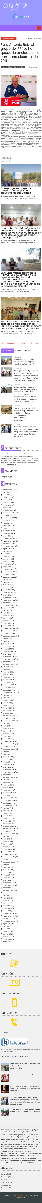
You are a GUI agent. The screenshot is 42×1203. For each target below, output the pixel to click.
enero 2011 (7, 911)
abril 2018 (6, 703)
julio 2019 (6, 667)
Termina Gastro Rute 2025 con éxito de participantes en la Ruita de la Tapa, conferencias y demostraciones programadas (21, 1153)
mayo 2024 (7, 528)
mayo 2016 (7, 757)
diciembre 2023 (9, 538)
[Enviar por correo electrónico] (2, 158)
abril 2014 (6, 816)
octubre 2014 (8, 803)
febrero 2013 (7, 849)
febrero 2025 (8, 505)
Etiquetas (29, 350)
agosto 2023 (7, 549)
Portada (4, 1182)
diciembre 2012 (8, 854)
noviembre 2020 (9, 631)
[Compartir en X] (6, 158)
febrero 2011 (7, 908)
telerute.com (20, 1196)
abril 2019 (6, 675)
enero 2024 (7, 536)
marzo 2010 (7, 937)
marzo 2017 (7, 734)
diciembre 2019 (8, 657)
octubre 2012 (7, 859)
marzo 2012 (7, 875)
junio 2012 (6, 867)
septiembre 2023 (9, 546)
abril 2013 (6, 844)
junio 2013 (6, 839)
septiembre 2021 (9, 605)
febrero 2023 (8, 564)
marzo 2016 (7, 762)
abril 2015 (6, 788)
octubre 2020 (8, 633)
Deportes (4, 1177)
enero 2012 (7, 880)
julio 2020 (6, 639)
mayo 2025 (7, 497)
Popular (18, 350)
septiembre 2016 (9, 749)
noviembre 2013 (9, 829)
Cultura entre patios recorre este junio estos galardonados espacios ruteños (25, 1110)
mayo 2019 (7, 672)
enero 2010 (7, 942)
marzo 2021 (7, 621)
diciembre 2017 (8, 713)
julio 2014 (6, 808)
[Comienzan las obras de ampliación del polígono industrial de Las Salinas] (6, 362)
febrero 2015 (7, 793)
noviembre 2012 (9, 857)
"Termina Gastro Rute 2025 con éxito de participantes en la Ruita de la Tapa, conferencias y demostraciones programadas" (26, 414)
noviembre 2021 (9, 600)
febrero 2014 (7, 821)
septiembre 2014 (9, 805)
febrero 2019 (7, 680)
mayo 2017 (7, 728)
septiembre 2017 (9, 721)
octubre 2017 (7, 718)
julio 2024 (6, 523)
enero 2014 (7, 824)
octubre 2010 (7, 918)
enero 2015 (7, 795)
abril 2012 (6, 872)
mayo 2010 (7, 931)
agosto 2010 (7, 924)
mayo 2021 (7, 615)
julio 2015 (6, 780)
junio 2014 (6, 811)
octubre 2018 (7, 690)
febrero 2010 (7, 939)
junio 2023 (7, 554)
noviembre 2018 (9, 687)
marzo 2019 (7, 677)
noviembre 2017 (9, 716)
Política (4, 1180)
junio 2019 (6, 669)
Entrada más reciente (8, 343)
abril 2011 (6, 903)
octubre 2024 (8, 515)
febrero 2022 (8, 592)
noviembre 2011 (8, 885)
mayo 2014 (7, 813)
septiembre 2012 (9, 862)
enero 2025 (7, 508)
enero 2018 (7, 711)
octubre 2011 (7, 888)
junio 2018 (6, 698)
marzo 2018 (7, 705)
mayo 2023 (7, 556)
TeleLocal (4, 1188)
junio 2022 (7, 582)
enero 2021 (7, 626)
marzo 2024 (7, 531)
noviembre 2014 (9, 800)
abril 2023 (6, 559)
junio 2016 (6, 754)
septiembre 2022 (9, 577)
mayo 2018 (7, 700)
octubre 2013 (7, 831)
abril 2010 (6, 934)
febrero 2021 (7, 623)
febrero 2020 (8, 651)
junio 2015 (6, 782)
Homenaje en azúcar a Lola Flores (23, 1075)
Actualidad (7, 350)
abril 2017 (6, 731)
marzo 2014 (7, 818)
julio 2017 (6, 723)
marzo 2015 (7, 790)
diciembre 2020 (9, 628)
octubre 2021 (7, 603)
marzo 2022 (7, 590)
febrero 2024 (8, 533)
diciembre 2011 (8, 883)
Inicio (23, 343)
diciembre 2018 (8, 685)
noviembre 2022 (9, 572)
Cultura (4, 1174)
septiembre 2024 (9, 518)
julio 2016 (6, 752)
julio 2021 (6, 610)
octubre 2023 (8, 544)
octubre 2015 (7, 775)
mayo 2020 (7, 644)
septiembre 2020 (9, 636)
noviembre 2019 (9, 659)
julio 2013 (6, 836)
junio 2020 (7, 641)
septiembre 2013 (9, 834)
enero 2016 (7, 767)
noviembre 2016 (9, 744)
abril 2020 (6, 646)
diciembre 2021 (8, 598)
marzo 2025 (7, 502)
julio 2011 (6, 895)
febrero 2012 (7, 877)
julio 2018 (6, 695)
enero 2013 (7, 852)
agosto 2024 (7, 520)
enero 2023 (7, 567)
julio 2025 (6, 492)
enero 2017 (7, 739)
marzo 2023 (7, 562)
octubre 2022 (8, 574)
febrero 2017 (7, 736)
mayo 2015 (7, 785)
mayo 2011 (6, 901)
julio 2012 (6, 865)
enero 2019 (7, 682)
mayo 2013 (7, 841)
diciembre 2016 (8, 741)
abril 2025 (6, 500)
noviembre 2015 (9, 772)
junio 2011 (6, 898)
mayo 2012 (7, 870)
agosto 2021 (7, 608)
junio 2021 (6, 613)
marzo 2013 (7, 847)
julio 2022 (6, 579)
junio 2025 (7, 495)
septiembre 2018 (9, 692)
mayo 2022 (7, 585)
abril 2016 (6, 759)
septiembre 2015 (9, 777)
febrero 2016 (7, 764)
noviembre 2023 (9, 541)
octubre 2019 (7, 662)
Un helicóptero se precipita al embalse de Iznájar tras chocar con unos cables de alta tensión (25, 1066)
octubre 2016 (7, 746)
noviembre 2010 (9, 916)
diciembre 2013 (8, 826)
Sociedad (4, 1185)
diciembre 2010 (8, 913)
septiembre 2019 (9, 664)
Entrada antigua (35, 343)
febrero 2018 (7, 708)
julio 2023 (6, 551)
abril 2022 (6, 587)
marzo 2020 (7, 649)
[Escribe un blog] (4, 158)
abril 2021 (6, 618)
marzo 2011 (7, 906)
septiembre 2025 (9, 490)
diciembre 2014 (8, 798)
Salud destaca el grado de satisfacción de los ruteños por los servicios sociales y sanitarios (25, 1088)
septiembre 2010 (9, 921)
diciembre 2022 (9, 569)
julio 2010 (6, 926)
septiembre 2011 (9, 890)
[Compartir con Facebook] (8, 158)
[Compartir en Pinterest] (10, 158)
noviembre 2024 (9, 513)
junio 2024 (7, 526)
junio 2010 (6, 929)
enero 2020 (7, 654)
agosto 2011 (7, 893)
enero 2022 (7, 595)
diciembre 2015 (8, 770)
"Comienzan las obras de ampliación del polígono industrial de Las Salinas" (24, 361)
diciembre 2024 (9, 510)
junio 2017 (6, 726)
